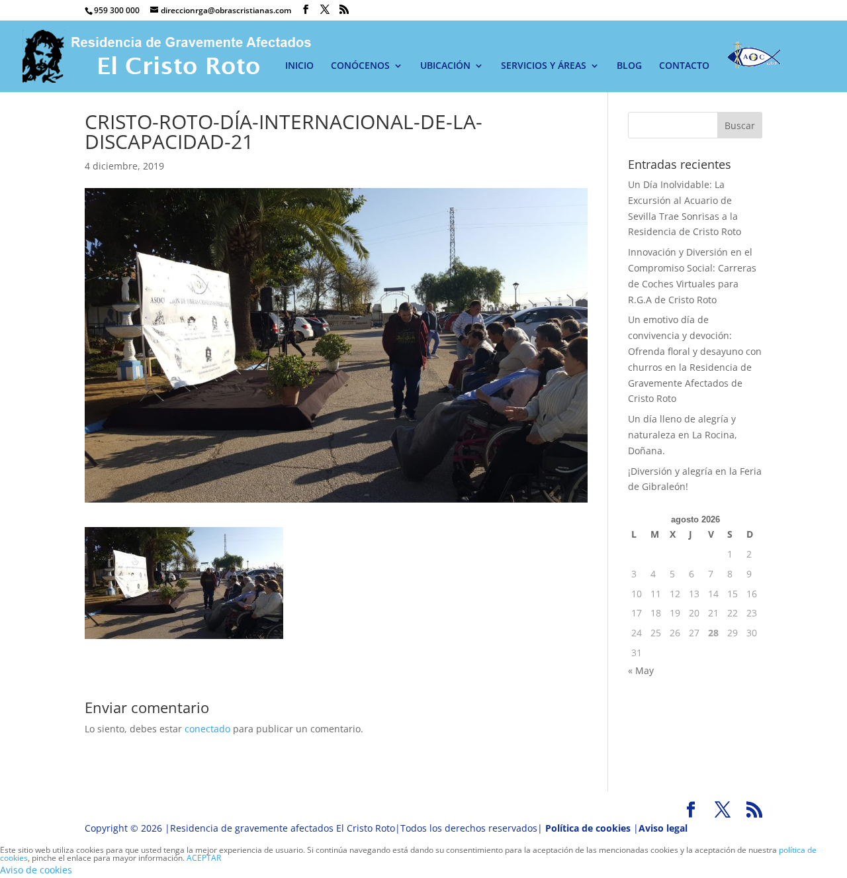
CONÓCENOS (360, 66)
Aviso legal (663, 828)
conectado (207, 728)
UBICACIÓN (445, 66)
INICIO (299, 66)
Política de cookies (588, 828)
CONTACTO (684, 66)
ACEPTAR (204, 857)
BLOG (629, 66)
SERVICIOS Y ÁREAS (543, 66)
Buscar (740, 125)
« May (641, 670)
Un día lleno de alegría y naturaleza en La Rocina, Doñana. (682, 435)
